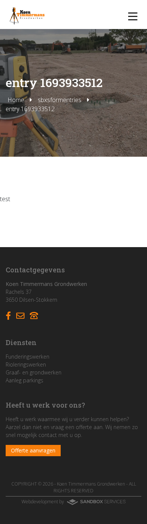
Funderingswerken (27, 356)
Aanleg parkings (24, 380)
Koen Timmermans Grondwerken (91, 484)
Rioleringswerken (26, 364)
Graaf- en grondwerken (33, 372)
